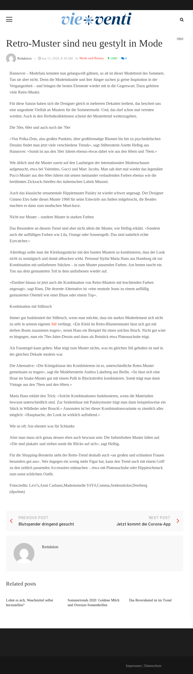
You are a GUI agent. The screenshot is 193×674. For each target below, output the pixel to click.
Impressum (133, 666)
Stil (54, 324)
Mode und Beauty (91, 58)
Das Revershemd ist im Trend (150, 600)
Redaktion (24, 58)
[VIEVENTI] (96, 19)
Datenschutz (152, 666)
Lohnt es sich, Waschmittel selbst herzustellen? (29, 602)
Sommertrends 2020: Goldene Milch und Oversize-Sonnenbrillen (93, 602)
